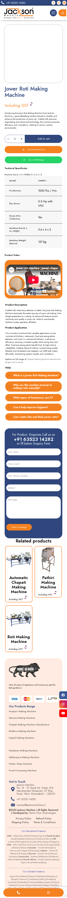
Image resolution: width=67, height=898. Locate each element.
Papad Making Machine (21, 738)
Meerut (29, 885)
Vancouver (14, 850)
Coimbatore (33, 879)
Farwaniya (13, 856)
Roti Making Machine (18, 639)
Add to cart (44, 139)
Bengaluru (51, 876)
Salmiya (52, 853)
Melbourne (43, 856)
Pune (17, 888)
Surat (38, 888)
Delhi (42, 879)
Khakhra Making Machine (22, 731)
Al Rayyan (23, 853)
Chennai (22, 879)
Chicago (49, 844)
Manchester (43, 841)
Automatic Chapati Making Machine (18, 585)
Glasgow (54, 841)
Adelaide (18, 859)
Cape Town (26, 862)
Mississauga (34, 850)
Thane (44, 888)
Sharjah (34, 835)
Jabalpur (40, 882)
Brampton (50, 847)
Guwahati (12, 882)
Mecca (48, 838)
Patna (10, 888)
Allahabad (41, 876)
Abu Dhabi (24, 835)
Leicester (32, 841)
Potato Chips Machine (20, 764)
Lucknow (20, 885)
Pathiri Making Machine (48, 582)
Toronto (41, 847)
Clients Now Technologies (42, 813)
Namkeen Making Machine (23, 750)
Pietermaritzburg (39, 862)
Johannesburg (52, 859)
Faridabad (50, 879)
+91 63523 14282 (33, 439)
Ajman (42, 835)
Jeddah (22, 838)
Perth (10, 859)
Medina (40, 838)
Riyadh (14, 838)
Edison (23, 847)
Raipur (23, 888)
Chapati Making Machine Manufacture (44, 359)
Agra (12, 876)
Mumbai (37, 885)
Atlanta (16, 847)
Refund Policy (43, 818)
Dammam (31, 838)
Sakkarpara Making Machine (24, 757)
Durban (41, 859)
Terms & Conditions (45, 822)
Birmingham (22, 841)
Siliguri (31, 888)
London (11, 841)
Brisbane (53, 856)
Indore (32, 882)
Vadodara (53, 888)
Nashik (54, 885)
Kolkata (12, 885)
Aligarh (32, 876)
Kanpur (55, 882)
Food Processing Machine (23, 770)
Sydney (34, 856)
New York (17, 844)
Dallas (57, 844)
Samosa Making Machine (22, 718)
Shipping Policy (20, 822)
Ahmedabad (21, 876)
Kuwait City (42, 853)
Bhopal (14, 879)
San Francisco (29, 844)
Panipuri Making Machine (22, 711)
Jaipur (47, 882)
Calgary (24, 850)
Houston (40, 844)
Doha (51, 850)
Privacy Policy (23, 818)
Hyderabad (23, 882)
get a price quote (15, 362)
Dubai (15, 835)
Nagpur (46, 885)
